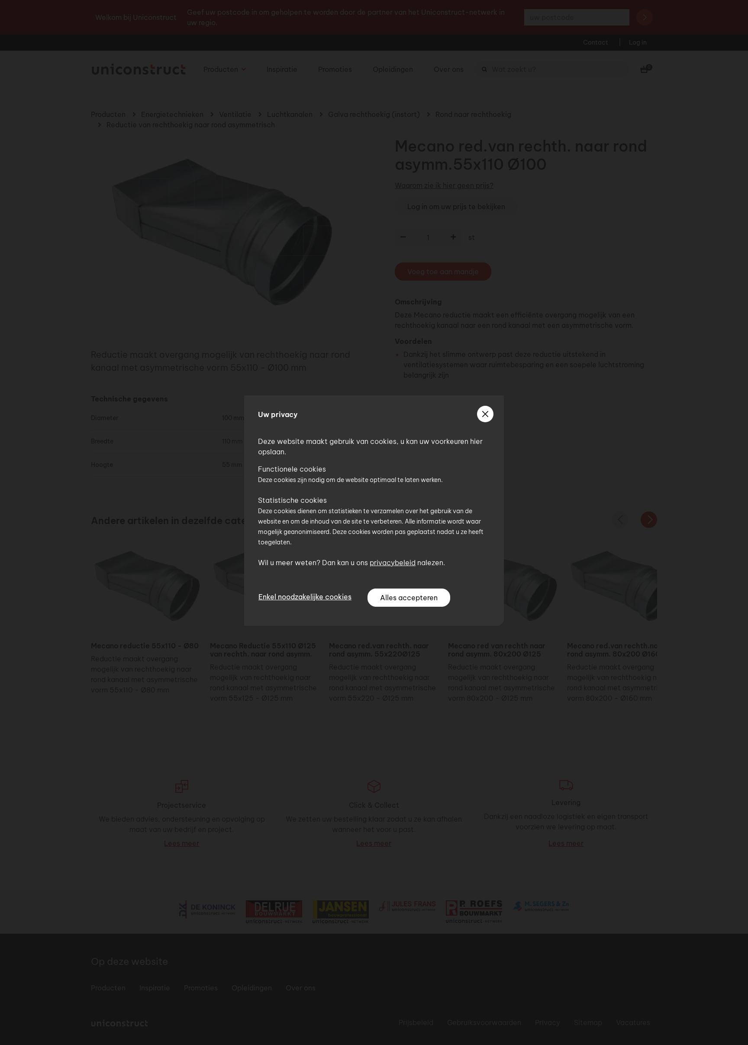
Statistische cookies (292, 500)
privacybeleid (393, 562)
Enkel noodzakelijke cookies (304, 596)
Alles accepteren (409, 597)
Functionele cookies (292, 469)
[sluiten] (485, 414)
